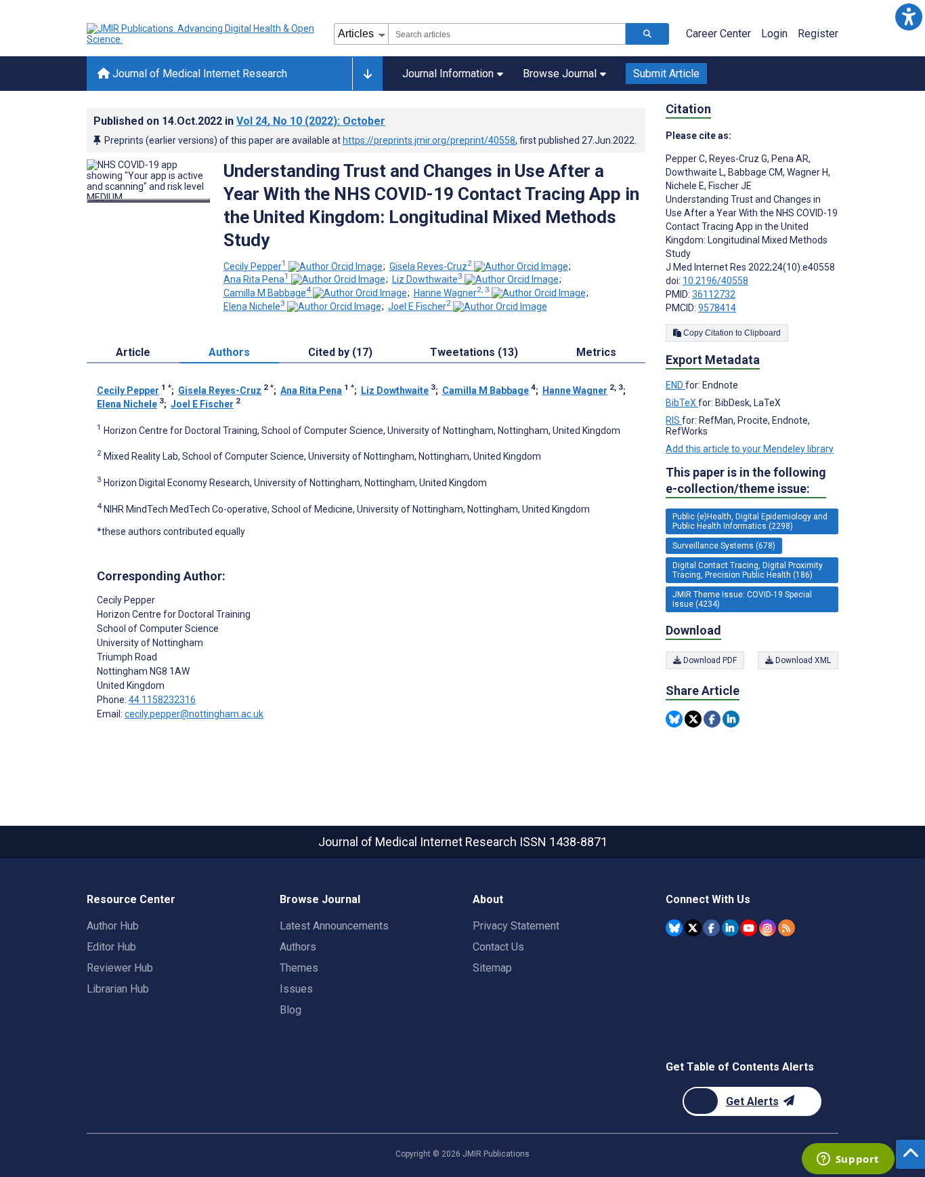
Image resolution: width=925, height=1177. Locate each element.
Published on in (239, 121)
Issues (296, 988)
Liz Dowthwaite (427, 279)
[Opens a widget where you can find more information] (848, 1160)
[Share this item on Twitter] (693, 719)
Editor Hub (111, 946)
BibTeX (682, 402)
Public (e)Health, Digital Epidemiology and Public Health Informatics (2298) (749, 521)
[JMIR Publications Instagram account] (767, 927)
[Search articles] (647, 34)
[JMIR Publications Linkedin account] (730, 927)
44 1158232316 (162, 699)
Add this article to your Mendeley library (750, 448)
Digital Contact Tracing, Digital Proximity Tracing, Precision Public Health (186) (747, 570)
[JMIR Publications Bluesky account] (674, 927)
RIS (674, 420)
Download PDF (709, 660)
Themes (299, 967)
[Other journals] (367, 74)
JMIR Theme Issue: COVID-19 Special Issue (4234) (742, 599)
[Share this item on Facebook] (712, 719)
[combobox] (507, 34)
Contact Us (498, 946)
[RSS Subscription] (786, 927)
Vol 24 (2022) (310, 121)
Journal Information (448, 73)
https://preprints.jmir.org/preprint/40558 (429, 140)
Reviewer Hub (120, 967)
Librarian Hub (118, 988)
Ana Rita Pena (256, 279)
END (675, 385)
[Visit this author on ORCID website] (335, 266)
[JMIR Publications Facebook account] (711, 927)
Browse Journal (560, 73)
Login (774, 33)
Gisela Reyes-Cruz (430, 266)
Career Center (718, 33)
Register (818, 33)
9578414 (717, 307)
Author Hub (113, 925)
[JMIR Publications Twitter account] (693, 927)
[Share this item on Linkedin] (731, 719)
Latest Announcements (334, 925)
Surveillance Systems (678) (723, 546)
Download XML (802, 660)
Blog (290, 1009)
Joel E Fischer (419, 306)
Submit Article (666, 73)
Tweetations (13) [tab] (474, 352)
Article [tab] (133, 352)
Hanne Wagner (452, 292)
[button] (908, 16)
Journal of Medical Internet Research (198, 73)
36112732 (713, 294)
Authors (298, 946)
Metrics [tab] (596, 352)
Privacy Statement (516, 925)
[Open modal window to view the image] (148, 201)
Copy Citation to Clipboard (731, 333)
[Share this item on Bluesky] (674, 719)
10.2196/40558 (715, 280)
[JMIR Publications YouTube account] (748, 927)
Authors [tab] (229, 352)
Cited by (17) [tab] (340, 352)
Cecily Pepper (254, 266)
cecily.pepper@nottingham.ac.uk (194, 714)
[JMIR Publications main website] (202, 34)
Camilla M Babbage (267, 292)
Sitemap (492, 967)
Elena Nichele (254, 306)
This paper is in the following (746, 480)
